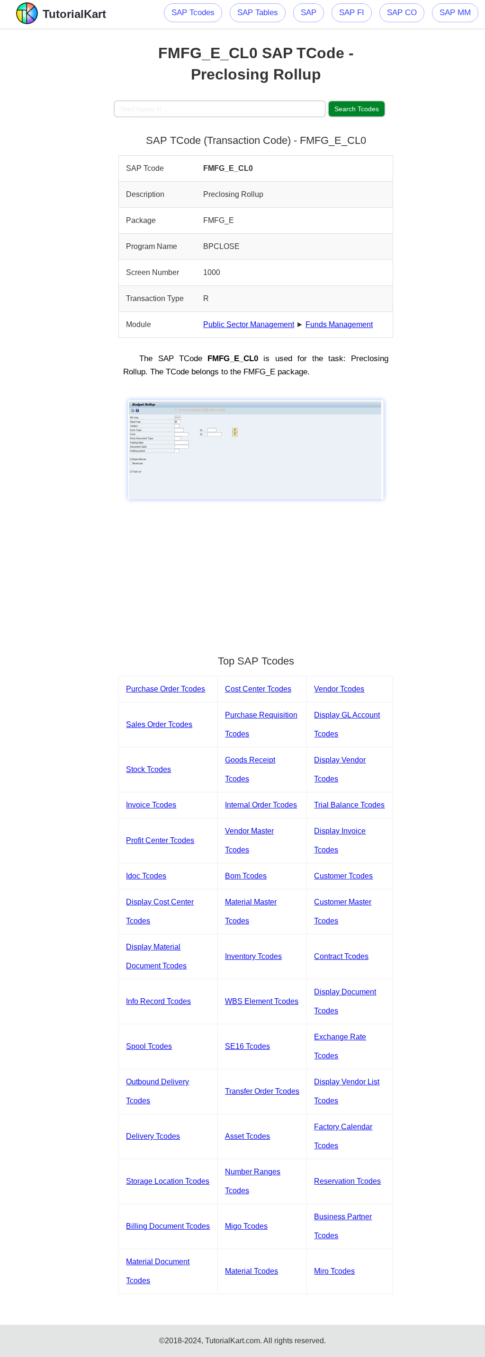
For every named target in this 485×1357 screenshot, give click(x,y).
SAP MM (455, 12)
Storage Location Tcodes (167, 1181)
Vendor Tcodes (339, 689)
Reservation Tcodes (347, 1181)
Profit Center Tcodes (160, 840)
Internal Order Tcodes (261, 805)
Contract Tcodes (341, 956)
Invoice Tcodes (151, 805)
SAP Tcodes (193, 12)
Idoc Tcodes (146, 876)
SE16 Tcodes (247, 1046)
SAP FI (351, 12)
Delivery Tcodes (153, 1136)
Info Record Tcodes (158, 1001)
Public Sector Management (248, 324)
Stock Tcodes (148, 769)
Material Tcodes (251, 1271)
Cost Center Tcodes (258, 689)
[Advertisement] (57, 170)
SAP (308, 12)
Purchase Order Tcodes (165, 689)
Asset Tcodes (247, 1136)
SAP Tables (257, 12)
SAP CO (402, 12)
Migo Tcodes (246, 1226)
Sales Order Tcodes (159, 724)
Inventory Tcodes (253, 956)
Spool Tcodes (149, 1046)
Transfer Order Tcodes (262, 1091)
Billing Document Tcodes (168, 1226)
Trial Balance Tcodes (349, 805)
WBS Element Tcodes (261, 1001)
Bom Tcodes (246, 876)
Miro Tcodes (334, 1271)
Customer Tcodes (343, 876)
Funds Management (339, 324)
